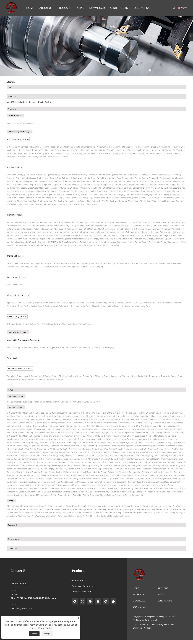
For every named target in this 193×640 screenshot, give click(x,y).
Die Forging (88, 245)
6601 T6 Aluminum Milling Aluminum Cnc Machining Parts (48, 225)
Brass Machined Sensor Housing (21, 379)
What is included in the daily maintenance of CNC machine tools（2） (130, 419)
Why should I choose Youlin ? (71, 516)
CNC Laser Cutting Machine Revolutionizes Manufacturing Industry (36, 413)
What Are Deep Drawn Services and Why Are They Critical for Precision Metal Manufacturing (106, 475)
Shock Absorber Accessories (150, 235)
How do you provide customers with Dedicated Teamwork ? (115, 506)
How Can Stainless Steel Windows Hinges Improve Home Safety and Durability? (91, 482)
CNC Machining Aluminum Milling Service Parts (115, 235)
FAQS (11, 500)
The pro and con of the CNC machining (142, 413)
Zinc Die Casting (109, 201)
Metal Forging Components (167, 242)
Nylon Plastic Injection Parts (30, 306)
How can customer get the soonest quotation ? (50, 509)
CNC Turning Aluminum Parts (84, 153)
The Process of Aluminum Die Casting (85, 449)
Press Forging (75, 245)
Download (12, 525)
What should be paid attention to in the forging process (158, 416)
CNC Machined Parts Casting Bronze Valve (89, 191)
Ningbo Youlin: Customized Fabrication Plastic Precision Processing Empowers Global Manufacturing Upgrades (109, 455)
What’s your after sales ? (45, 516)
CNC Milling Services (37, 156)
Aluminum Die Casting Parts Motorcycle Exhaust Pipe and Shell (72, 201)
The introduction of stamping (20, 432)
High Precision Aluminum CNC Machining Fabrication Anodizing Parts (48, 150)
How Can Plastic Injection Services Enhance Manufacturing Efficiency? (49, 485)
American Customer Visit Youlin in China (52, 402)
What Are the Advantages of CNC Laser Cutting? (46, 449)
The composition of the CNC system (107, 413)
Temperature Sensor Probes (19, 368)
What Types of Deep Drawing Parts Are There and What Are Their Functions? (56, 452)
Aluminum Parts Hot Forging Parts (142, 194)
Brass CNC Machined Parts (50, 181)
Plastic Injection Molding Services (106, 306)
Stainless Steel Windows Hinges (20, 123)
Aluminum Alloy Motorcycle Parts (112, 222)
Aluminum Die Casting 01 (139, 174)
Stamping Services (15, 256)
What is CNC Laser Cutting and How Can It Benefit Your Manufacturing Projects (136, 478)
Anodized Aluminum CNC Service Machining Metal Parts (76, 188)
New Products (15, 115)
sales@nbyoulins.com (21, 608)
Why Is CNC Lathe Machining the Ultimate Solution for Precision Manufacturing (143, 488)
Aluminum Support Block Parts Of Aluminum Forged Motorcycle (125, 232)
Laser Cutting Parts (33, 324)
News (10, 390)
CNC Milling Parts (20, 153)
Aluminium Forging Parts (153, 191)
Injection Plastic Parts (80, 306)
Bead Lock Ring (13, 347)
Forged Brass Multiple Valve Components (115, 178)
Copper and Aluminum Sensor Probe (127, 376)
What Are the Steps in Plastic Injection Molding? (125, 449)
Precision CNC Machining (62, 147)
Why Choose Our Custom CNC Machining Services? (108, 516)
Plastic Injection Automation (57, 306)
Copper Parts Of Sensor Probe (44, 376)
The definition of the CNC (79, 413)
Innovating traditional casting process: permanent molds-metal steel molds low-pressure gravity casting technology (99, 462)
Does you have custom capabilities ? (77, 512)
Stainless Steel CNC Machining (135, 147)
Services (32, 102)
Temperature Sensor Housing (50, 379)
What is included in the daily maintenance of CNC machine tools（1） (67, 419)
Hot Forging (114, 245)
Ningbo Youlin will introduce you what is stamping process (59, 426)
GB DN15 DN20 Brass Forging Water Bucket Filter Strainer (73, 242)
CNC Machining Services (18, 139)
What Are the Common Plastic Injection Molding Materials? (124, 445)
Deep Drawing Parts (15, 284)
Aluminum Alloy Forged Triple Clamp (32, 178)
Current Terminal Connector (144, 263)
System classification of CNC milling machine (36, 416)
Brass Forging (61, 245)
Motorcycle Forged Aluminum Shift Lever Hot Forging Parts (62, 194)
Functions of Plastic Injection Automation (126, 442)
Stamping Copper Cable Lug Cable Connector (110, 263)
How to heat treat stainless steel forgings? (76, 416)
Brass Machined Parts (116, 150)
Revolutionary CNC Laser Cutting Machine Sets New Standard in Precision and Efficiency (46, 439)
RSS (149, 624)
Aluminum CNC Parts (161, 150)
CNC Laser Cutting (15, 324)
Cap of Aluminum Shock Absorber (170, 232)
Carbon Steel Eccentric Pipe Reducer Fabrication (47, 191)
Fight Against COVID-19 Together (86, 402)
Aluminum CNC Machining (108, 147)
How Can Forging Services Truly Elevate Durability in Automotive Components (74, 468)
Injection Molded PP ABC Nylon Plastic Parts (135, 302)
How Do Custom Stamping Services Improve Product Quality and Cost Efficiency (65, 478)
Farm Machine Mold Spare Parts (27, 184)
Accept (47, 633)
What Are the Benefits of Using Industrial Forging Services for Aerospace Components (102, 472)
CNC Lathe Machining (39, 147)
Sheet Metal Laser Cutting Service (77, 324)
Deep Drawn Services (16, 277)
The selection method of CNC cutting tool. (53, 432)
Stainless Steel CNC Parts (139, 150)
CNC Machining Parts (40, 153)
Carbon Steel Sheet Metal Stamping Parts (25, 263)
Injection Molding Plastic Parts (137, 306)
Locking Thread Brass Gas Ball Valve (144, 222)
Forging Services (14, 215)
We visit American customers (19, 402)
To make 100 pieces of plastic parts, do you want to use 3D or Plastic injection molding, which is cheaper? (133, 426)
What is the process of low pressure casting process (42, 422)
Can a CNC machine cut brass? (92, 442)
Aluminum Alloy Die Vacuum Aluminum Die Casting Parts (118, 181)
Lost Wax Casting (14, 204)
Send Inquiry (13, 539)
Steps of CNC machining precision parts (164, 429)
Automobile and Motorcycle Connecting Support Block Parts (103, 225)
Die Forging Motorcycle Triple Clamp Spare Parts (111, 238)
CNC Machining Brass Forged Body (125, 191)
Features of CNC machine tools (20, 419)
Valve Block (12, 358)
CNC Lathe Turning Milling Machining (42, 174)
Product (147, 628)
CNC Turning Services (130, 153)
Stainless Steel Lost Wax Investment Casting (159, 197)
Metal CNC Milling (172, 153)
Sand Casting (92, 204)
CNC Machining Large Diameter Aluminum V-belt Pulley (158, 229)
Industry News (15, 407)
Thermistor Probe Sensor (17, 376)
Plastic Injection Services (18, 295)
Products (12, 109)
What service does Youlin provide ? (158, 506)
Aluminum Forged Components (114, 242)
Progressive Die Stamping (92, 266)
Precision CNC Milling (16, 156)
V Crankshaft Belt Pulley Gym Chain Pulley (149, 225)
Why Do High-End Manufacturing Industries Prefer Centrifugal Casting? (111, 491)
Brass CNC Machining (160, 147)
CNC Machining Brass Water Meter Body (69, 238)
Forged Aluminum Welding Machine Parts (107, 174)
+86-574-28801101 (19, 583)
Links (135, 624)
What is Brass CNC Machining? (63, 442)
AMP (172, 624)
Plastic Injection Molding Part (47, 302)
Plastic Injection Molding (73, 302)
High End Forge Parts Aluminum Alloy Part (61, 184)
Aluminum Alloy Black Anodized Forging (96, 347)
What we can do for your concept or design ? (26, 506)
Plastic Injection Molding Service (100, 302)
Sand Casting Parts (75, 204)
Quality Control (44, 102)
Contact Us (12, 548)
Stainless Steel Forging (25, 245)
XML (154, 624)
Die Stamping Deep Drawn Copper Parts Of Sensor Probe (84, 376)
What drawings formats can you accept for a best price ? (97, 509)
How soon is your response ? (21, 512)
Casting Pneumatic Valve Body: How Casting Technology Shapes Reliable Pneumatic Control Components (97, 495)
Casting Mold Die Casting (84, 178)
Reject (34, 633)
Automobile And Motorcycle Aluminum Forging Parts (30, 232)
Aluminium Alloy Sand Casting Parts (163, 184)
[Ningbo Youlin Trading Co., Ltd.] (11, 7)
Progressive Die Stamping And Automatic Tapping (66, 263)
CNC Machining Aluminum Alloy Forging (107, 194)
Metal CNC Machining (85, 147)
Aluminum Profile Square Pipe (78, 181)
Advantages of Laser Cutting (158, 442)
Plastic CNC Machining (58, 156)
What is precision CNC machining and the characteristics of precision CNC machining (104, 422)
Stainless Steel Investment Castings (167, 201)
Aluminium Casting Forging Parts (96, 184)
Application (22, 102)
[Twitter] (82, 601)
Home (10, 87)
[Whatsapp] (113, 601)
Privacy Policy (163, 624)
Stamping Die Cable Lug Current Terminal (39, 266)
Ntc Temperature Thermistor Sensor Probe (164, 376)
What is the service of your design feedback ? (67, 506)
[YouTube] (98, 601)
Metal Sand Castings (33, 204)
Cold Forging (101, 245)
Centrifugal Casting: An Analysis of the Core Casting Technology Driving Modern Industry (121, 465)
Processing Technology (19, 131)
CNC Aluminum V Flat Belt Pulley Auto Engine (75, 232)
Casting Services (14, 167)
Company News (16, 396)
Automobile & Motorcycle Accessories (23, 340)
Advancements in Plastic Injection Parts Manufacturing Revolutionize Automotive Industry (126, 439)
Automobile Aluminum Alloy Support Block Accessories (58, 229)
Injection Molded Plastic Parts (20, 302)
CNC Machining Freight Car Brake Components (123, 188)
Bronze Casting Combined (146, 178)
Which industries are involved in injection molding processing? (34, 429)
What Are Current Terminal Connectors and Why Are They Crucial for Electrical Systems (67, 488)
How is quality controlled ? (48, 512)
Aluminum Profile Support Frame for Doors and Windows (32, 222)
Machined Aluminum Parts (93, 150)
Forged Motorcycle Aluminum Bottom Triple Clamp (40, 197)
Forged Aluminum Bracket (171, 178)
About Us (12, 96)
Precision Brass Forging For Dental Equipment (154, 238)
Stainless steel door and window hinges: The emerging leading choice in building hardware (104, 429)
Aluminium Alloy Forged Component (129, 184)
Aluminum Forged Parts (39, 238)
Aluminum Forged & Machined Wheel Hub (58, 347)
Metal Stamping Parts (69, 266)
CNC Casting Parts (153, 181)
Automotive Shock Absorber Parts (77, 235)
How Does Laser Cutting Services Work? (99, 485)
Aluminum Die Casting (128, 201)
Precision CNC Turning (108, 153)
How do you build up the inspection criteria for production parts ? (124, 512)
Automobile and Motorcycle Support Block (77, 222)
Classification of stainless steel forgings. (91, 432)
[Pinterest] (106, 601)
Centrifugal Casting (15, 174)
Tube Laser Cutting (51, 324)
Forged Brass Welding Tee (100, 197)
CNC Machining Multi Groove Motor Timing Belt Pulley (107, 229)
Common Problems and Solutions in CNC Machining (74, 445)
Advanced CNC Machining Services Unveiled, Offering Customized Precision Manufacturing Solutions (131, 436)
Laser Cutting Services (17, 316)
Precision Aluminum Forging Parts (22, 181)
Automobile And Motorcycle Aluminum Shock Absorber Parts (33, 235)
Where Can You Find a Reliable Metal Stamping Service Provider (138, 468)
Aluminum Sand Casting (54, 204)
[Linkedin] (90, 601)
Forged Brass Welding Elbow (125, 197)
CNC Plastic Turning (60, 153)
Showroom (137, 628)
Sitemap (142, 624)
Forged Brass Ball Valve (60, 178)
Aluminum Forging (45, 245)
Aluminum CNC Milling (152, 153)
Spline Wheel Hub (30, 347)
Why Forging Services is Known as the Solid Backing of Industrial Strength (124, 452)
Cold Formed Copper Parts (141, 242)
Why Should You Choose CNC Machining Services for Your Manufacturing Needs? (123, 459)
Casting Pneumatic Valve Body (74, 174)
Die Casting (145, 201)
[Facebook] (75, 601)
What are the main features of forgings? (114, 416)
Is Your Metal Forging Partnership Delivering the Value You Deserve (50, 465)
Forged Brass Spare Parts (75, 197)
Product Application (18, 332)
